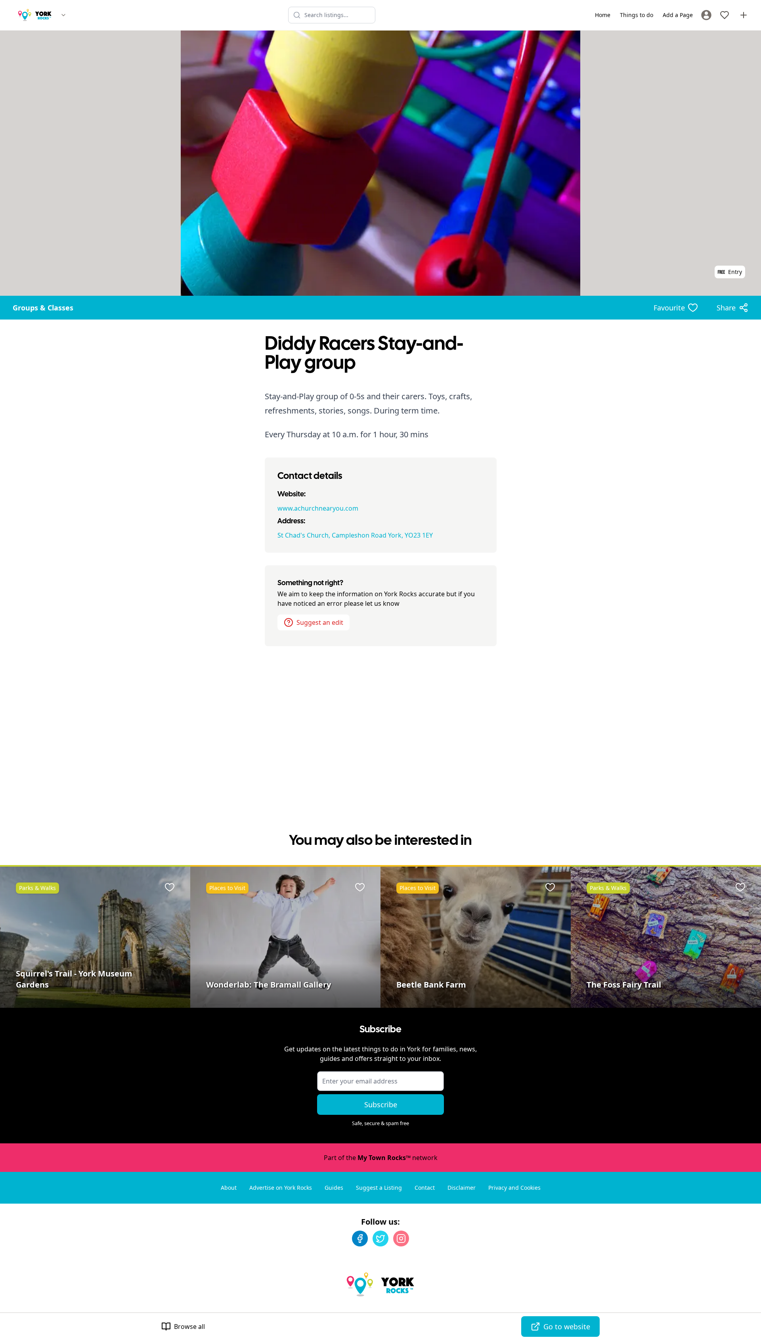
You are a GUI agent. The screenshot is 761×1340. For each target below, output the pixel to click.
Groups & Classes (43, 307)
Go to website (566, 1326)
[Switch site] (63, 15)
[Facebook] (360, 1238)
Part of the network (381, 1157)
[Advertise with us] (743, 15)
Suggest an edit (319, 622)
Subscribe (380, 1104)
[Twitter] (380, 1238)
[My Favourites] (724, 15)
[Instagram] (401, 1238)
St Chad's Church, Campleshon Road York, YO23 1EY (355, 535)
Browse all (189, 1326)
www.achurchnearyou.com (317, 508)
